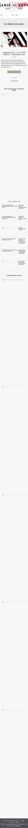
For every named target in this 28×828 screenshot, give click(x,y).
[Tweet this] (13, 80)
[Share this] (10, 80)
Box (10, 50)
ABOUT (14, 9)
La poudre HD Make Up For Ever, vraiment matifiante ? (21, 263)
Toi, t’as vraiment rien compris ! (21, 228)
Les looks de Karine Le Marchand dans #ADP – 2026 (22, 207)
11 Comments (14, 77)
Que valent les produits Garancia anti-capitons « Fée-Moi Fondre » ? (22, 241)
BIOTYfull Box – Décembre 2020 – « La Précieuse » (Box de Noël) (22, 251)
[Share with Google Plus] (15, 80)
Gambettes (13, 50)
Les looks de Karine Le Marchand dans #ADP (22, 218)
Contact (17, 822)
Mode (18, 50)
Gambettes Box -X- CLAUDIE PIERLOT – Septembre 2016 (14, 53)
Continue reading (14, 71)
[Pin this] (17, 80)
